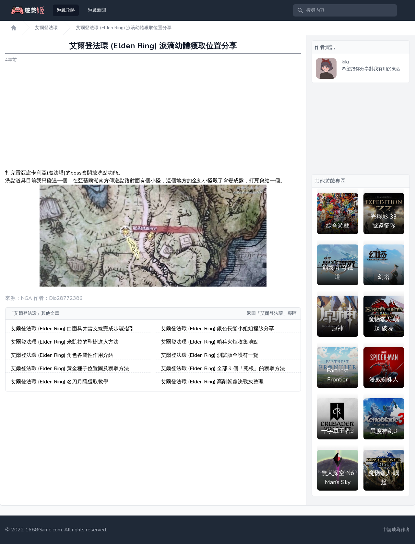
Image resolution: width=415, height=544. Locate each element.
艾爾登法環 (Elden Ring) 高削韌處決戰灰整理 (212, 381)
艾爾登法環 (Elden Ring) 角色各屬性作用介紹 (62, 355)
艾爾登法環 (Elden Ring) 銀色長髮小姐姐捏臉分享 (217, 328)
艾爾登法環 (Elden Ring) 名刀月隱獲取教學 (59, 381)
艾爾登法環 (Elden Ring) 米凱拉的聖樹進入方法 (65, 342)
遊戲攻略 (66, 10)
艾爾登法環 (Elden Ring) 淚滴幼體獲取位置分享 (124, 28)
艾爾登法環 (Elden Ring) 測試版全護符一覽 (209, 355)
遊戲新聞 (97, 10)
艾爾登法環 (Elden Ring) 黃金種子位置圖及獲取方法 (70, 368)
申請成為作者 (396, 530)
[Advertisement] (153, 116)
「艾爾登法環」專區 (276, 313)
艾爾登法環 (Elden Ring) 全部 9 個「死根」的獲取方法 (223, 368)
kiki (345, 61)
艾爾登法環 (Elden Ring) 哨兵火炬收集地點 (209, 342)
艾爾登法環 (46, 28)
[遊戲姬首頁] (13, 28)
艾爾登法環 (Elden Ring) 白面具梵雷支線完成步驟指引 (72, 328)
